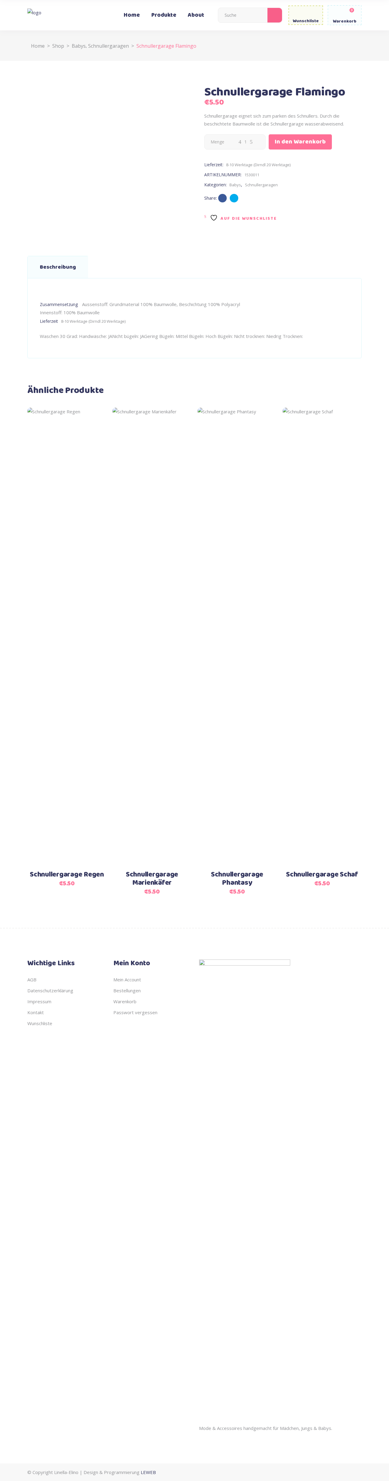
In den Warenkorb (300, 141)
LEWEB (148, 1472)
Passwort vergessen (135, 1012)
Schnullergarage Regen (67, 874)
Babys (79, 46)
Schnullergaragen (108, 46)
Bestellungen (127, 990)
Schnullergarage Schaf (322, 874)
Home (38, 46)
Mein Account (127, 979)
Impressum (39, 1001)
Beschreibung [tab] (58, 267)
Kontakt (35, 1012)
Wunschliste (39, 1023)
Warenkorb (124, 1001)
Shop (58, 46)
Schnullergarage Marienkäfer (152, 879)
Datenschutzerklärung (50, 990)
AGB (31, 979)
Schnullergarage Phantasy (237, 879)
